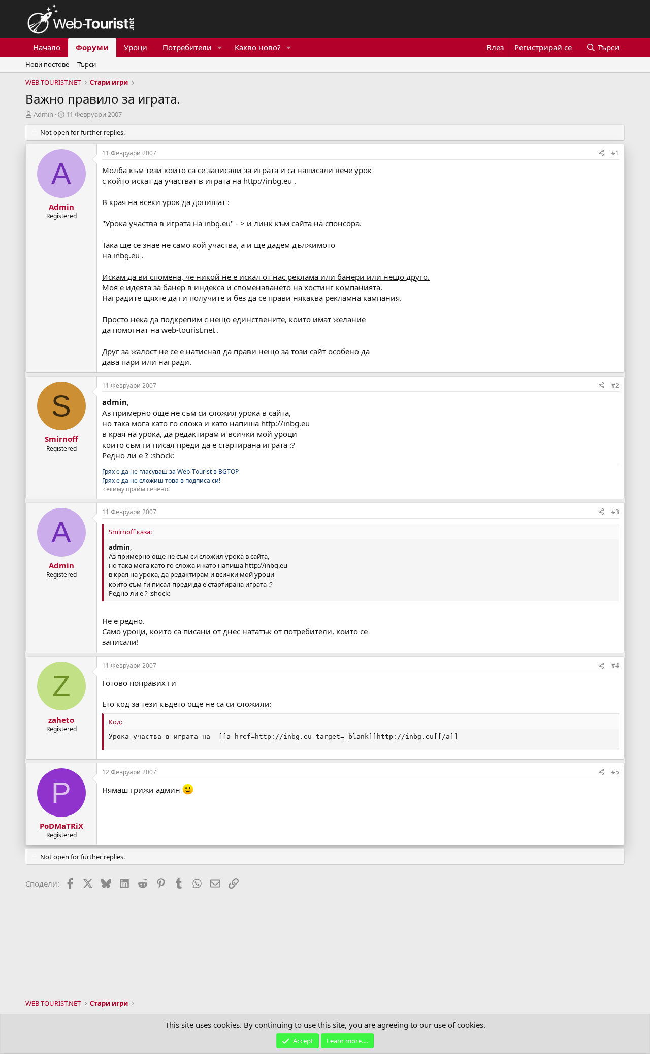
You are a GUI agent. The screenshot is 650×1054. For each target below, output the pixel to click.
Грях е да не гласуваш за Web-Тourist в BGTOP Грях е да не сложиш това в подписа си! (170, 476)
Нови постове (47, 64)
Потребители (187, 47)
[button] (220, 47)
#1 (615, 153)
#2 (615, 385)
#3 (615, 511)
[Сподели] (601, 153)
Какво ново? (258, 47)
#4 (615, 665)
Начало (46, 47)
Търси (86, 64)
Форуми (92, 47)
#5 (615, 772)
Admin (43, 114)
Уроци (135, 47)
